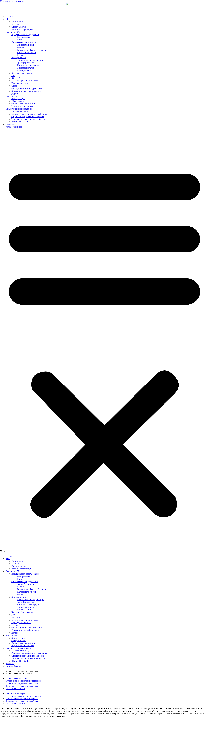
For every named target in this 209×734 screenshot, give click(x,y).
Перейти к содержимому (12, 1)
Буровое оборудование (22, 73)
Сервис (14, 86)
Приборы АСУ (24, 70)
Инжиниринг (17, 21)
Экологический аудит (21, 111)
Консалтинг (11, 96)
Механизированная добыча (24, 80)
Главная (9, 16)
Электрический (18, 57)
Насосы (20, 39)
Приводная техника (21, 83)
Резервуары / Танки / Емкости (31, 50)
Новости (10, 124)
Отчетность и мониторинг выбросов (29, 114)
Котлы (20, 55)
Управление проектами (22, 106)
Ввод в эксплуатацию (22, 29)
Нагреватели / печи (26, 52)
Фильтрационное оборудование (26, 88)
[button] (104, 341)
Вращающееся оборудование (25, 34)
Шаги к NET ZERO (20, 121)
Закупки (15, 24)
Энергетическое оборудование (26, 91)
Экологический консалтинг (19, 109)
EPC (8, 19)
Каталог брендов (14, 127)
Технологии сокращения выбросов (28, 119)
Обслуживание (18, 101)
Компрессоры (23, 37)
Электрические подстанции (30, 60)
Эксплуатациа (18, 98)
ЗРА (13, 75)
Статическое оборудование (24, 42)
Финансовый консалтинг (23, 103)
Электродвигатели (26, 68)
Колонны (21, 47)
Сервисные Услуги (15, 32)
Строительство (18, 27)
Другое (14, 93)
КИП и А (15, 78)
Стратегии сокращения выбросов (27, 116)
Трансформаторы (25, 62)
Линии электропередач (28, 65)
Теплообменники (25, 45)
